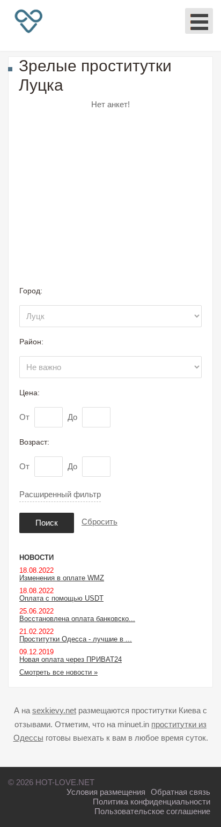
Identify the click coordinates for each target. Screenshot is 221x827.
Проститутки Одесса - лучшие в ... (75, 639)
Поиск (46, 522)
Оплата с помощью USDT (61, 598)
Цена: (29, 392)
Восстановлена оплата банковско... (77, 619)
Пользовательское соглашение (152, 811)
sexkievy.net (54, 710)
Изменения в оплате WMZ (61, 578)
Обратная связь (180, 791)
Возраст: (34, 442)
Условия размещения (106, 791)
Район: (31, 341)
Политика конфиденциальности (151, 801)
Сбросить (99, 521)
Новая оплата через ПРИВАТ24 (70, 659)
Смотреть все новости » (58, 672)
